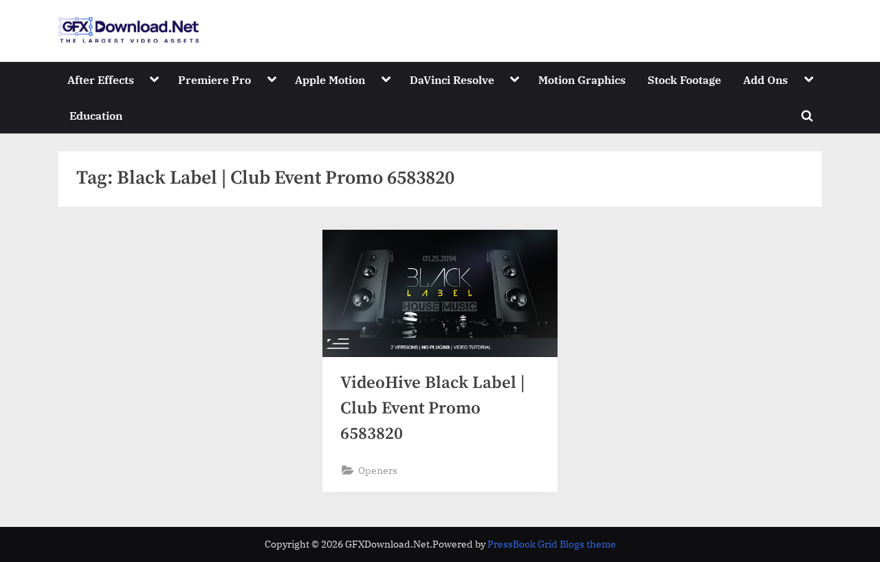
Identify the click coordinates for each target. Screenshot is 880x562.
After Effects (100, 79)
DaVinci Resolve (452, 79)
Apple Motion (330, 79)
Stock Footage (684, 79)
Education (95, 115)
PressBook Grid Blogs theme (551, 544)
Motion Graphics (582, 79)
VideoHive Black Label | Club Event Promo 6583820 (432, 408)
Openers (377, 470)
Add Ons (765, 79)
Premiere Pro (214, 79)
